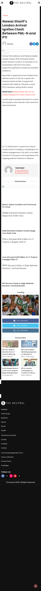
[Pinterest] (15, 476)
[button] (31, 43)
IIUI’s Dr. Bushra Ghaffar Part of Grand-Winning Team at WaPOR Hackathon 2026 (8, 352)
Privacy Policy (6, 461)
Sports (3, 422)
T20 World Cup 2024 (8, 435)
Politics (5, 15)
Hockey (4, 448)
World (3, 426)
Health (3, 430)
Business (4, 418)
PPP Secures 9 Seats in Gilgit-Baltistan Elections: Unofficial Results (18, 284)
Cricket (3, 439)
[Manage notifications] (35, 586)
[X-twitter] (7, 476)
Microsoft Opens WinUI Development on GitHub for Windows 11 (29, 352)
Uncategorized (7, 375)
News (4, 356)
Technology (30, 356)
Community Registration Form (12, 453)
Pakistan (10, 356)
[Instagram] (11, 476)
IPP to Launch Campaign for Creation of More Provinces (28, 370)
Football (4, 444)
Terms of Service (7, 457)
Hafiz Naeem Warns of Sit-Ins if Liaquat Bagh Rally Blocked (10, 370)
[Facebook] (3, 476)
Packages (5, 465)
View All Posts (22, 172)
